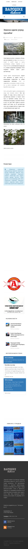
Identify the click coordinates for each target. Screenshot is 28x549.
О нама (8, 1)
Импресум (13, 1)
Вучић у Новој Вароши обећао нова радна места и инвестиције (17, 335)
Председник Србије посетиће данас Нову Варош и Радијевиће (17, 344)
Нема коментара (14, 39)
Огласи (14, 5)
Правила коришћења (14, 543)
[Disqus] (14, 206)
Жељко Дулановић (19, 37)
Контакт (20, 1)
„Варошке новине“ (8, 479)
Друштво (7, 39)
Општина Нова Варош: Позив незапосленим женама (16, 325)
